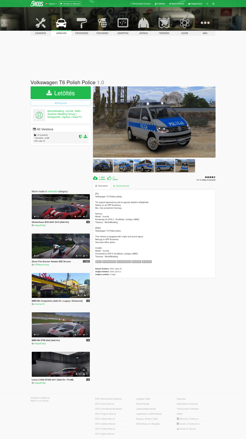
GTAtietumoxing (42, 264)
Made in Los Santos (40, 400)
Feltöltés (161, 3)
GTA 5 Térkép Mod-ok (105, 428)
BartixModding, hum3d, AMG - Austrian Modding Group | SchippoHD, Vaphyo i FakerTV (64, 114)
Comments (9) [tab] (122, 185)
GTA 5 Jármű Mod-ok (104, 403)
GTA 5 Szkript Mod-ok (105, 418)
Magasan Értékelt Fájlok (147, 418)
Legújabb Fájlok (143, 398)
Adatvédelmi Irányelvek (187, 403)
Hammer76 (40, 304)
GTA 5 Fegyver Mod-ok (105, 413)
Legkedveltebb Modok (146, 408)
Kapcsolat (181, 398)
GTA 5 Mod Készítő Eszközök (108, 398)
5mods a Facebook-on (189, 423)
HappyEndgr (40, 225)
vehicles (52, 191)
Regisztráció (196, 3)
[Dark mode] (207, 3)
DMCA (180, 413)
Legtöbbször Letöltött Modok (149, 413)
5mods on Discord (187, 428)
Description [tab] (102, 185)
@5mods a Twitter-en (189, 418)
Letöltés (64, 92)
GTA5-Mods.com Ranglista (148, 423)
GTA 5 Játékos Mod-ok (105, 423)
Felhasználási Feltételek (188, 408)
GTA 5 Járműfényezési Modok (108, 408)
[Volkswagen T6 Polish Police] (154, 122)
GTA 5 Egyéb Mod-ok (104, 433)
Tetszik (115, 179)
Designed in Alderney (40, 397)
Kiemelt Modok (142, 403)
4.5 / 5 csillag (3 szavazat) (206, 180)
